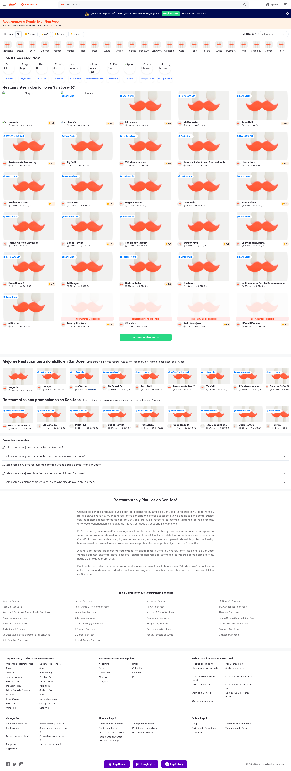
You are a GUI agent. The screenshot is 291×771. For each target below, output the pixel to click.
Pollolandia (44, 685)
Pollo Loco (11, 703)
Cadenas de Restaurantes (19, 664)
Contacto (197, 732)
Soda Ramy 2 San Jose (14, 629)
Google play (147, 764)
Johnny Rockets (14, 677)
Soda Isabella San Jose (159, 629)
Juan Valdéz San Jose (158, 618)
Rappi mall (11, 744)
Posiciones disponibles (144, 728)
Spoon (42, 668)
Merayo (10, 694)
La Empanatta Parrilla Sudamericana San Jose (26, 634)
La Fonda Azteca (48, 699)
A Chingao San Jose (85, 629)
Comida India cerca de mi (239, 676)
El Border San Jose (85, 634)
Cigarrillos (11, 748)
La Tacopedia (46, 681)
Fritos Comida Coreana (18, 690)
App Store (119, 764)
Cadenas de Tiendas (50, 664)
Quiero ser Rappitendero (112, 732)
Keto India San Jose (85, 618)
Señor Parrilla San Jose (14, 623)
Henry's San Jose (83, 601)
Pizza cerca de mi (234, 664)
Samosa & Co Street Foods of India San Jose (26, 612)
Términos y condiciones (193, 13)
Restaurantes (13, 728)
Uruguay (103, 681)
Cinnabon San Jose (229, 634)
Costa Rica (104, 672)
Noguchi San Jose (11, 601)
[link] (28, 108)
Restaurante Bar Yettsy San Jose (92, 606)
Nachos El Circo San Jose (160, 612)
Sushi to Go (45, 690)
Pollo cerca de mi (201, 684)
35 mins (60, 34)
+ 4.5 (46, 34)
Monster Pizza (13, 685)
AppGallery (176, 764)
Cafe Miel (44, 707)
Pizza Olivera (12, 699)
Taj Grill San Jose (156, 606)
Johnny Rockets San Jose (160, 634)
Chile (101, 668)
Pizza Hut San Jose (229, 612)
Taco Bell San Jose (12, 606)
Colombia (137, 668)
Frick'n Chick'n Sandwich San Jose (237, 618)
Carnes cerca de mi (202, 701)
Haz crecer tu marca (143, 732)
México (103, 677)
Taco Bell (10, 672)
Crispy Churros (47, 703)
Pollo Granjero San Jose (15, 640)
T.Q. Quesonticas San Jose (233, 606)
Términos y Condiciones (238, 723)
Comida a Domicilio (202, 692)
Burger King (45, 672)
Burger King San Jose (158, 623)
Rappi (7, 26)
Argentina (104, 664)
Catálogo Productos (16, 723)
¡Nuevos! (77, 34)
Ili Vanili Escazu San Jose (87, 640)
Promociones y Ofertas (51, 723)
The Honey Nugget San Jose (89, 623)
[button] (30, 4)
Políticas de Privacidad (204, 728)
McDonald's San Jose (230, 601)
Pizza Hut (11, 668)
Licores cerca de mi (50, 744)
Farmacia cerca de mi (17, 736)
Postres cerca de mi (203, 664)
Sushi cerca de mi (234, 668)
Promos (31, 34)
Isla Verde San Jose (157, 601)
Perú (134, 677)
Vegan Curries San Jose (15, 618)
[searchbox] (153, 4)
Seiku (42, 694)
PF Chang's (45, 677)
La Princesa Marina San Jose (234, 623)
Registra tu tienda (108, 728)
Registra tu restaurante (111, 723)
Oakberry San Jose (229, 629)
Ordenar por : (249, 34)
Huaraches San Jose (85, 612)
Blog (194, 723)
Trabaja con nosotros (143, 723)
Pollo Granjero (13, 681)
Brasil (135, 664)
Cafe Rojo (11, 707)
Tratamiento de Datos (236, 728)
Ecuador (136, 672)
